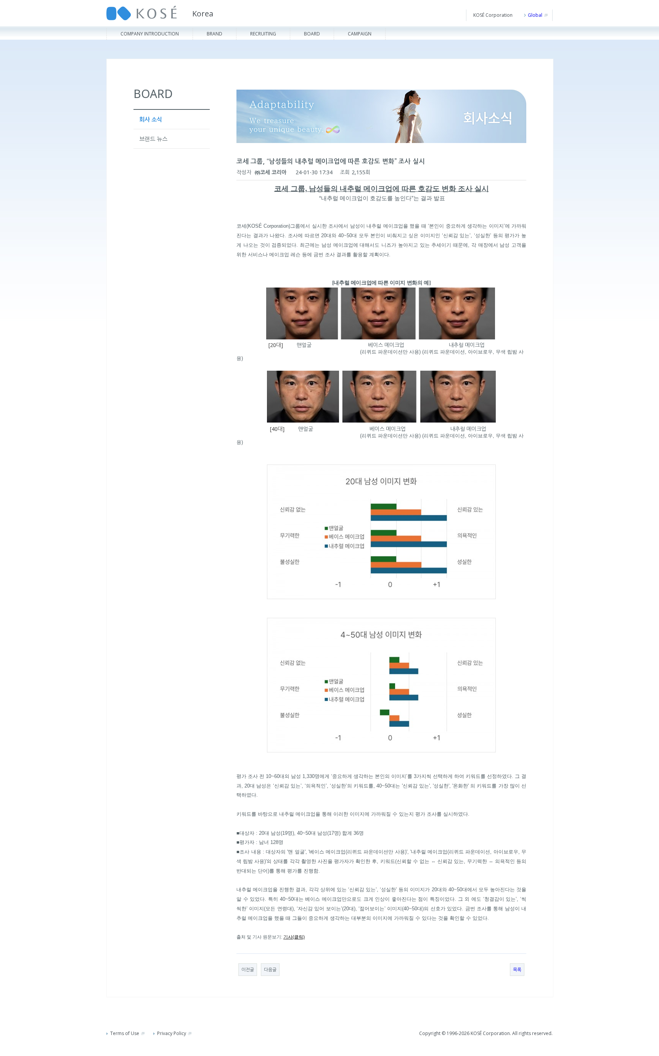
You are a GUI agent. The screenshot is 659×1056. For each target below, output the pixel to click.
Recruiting (263, 34)
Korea (202, 13)
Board (312, 34)
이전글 (247, 969)
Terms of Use (124, 1033)
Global (535, 15)
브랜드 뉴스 (153, 139)
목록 (517, 969)
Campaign (359, 34)
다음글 (270, 969)
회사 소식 (150, 119)
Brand (214, 34)
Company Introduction (150, 34)
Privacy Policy (171, 1033)
